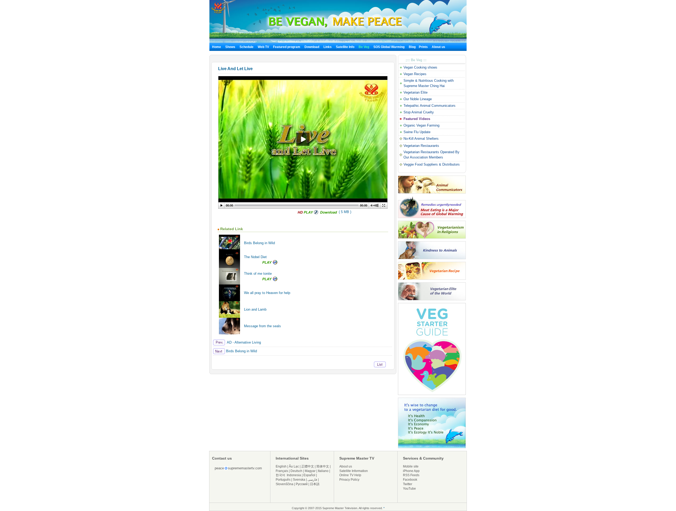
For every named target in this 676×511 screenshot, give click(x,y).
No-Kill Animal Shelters (421, 139)
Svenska (299, 479)
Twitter (407, 484)
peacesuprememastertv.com (238, 468)
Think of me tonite (258, 274)
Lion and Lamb (255, 309)
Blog (412, 47)
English (281, 466)
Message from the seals (262, 326)
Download (311, 47)
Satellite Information (353, 471)
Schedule (246, 47)
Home (216, 47)
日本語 (315, 484)
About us (438, 47)
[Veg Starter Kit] (432, 394)
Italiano (323, 471)
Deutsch (296, 471)
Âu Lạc (294, 466)
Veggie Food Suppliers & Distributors (431, 164)
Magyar (310, 471)
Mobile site (411, 466)
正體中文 (307, 466)
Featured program (286, 47)
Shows (230, 47)
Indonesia (294, 475)
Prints (424, 47)
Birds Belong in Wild (259, 243)
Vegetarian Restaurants (421, 146)
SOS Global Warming (389, 47)
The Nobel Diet (255, 257)
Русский (302, 484)
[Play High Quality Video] (308, 213)
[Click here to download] (329, 213)
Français (282, 471)
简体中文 (322, 466)
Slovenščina (284, 484)
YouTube (409, 488)
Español (309, 475)
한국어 (280, 475)
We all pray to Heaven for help (267, 293)
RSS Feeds (411, 475)
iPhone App (411, 471)
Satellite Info (345, 47)
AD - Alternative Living (243, 342)
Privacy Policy (349, 479)
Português (283, 479)
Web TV (264, 47)
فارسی (312, 479)
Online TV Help (350, 475)
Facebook (410, 479)
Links (327, 47)
